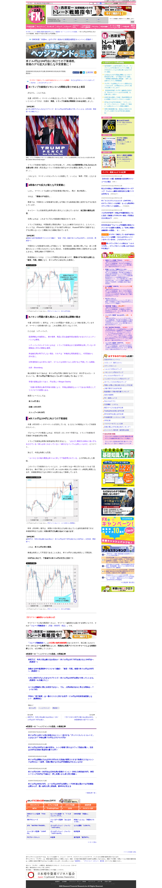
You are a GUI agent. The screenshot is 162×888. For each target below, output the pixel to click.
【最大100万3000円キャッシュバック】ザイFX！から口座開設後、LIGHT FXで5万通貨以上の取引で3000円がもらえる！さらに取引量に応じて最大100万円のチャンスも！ (118, 346)
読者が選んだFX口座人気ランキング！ (117, 427)
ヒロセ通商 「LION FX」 (82, 825)
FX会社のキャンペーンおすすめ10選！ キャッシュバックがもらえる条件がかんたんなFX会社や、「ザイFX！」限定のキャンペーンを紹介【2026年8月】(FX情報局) (120, 577)
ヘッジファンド (44, 708)
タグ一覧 (100, 881)
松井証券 (77, 831)
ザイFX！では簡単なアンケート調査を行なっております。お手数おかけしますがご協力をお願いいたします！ (118, 85)
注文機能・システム (111, 404)
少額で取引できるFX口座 (113, 388)
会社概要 (64, 881)
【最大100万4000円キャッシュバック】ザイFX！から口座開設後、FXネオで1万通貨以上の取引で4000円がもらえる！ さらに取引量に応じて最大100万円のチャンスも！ (118, 263)
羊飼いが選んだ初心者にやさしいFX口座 (118, 385)
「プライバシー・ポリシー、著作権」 (94, 861)
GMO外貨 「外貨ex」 (81, 814)
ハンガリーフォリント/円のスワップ (116, 379)
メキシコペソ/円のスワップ (113, 372)
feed (95, 72)
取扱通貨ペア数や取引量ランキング (116, 391)
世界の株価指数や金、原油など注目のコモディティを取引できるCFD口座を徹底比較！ (118, 111)
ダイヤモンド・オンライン (70, 883)
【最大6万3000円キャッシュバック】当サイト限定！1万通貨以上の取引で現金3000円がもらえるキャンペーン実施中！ (119, 301)
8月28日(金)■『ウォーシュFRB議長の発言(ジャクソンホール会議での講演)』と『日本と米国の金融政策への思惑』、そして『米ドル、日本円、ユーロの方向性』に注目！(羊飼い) (120, 560)
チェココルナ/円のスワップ (113, 375)
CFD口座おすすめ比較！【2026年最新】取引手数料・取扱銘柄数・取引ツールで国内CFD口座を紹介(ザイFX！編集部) (120, 566)
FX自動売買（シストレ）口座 (114, 417)
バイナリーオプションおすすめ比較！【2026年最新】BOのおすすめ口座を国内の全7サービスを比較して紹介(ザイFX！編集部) (120, 571)
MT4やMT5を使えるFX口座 (113, 414)
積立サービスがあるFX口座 (113, 407)
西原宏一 (56, 708)
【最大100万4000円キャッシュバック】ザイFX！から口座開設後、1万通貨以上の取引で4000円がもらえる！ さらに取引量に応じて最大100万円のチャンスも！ (118, 309)
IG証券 (52, 837)
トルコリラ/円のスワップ (113, 369)
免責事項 (57, 881)
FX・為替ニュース (110, 398)
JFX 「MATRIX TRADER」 (36, 825)
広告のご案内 (108, 881)
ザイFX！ (113, 883)
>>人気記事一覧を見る (127, 582)
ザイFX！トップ (30, 32)
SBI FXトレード (32, 820)
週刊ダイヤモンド (83, 883)
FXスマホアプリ (109, 401)
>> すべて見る (92, 842)
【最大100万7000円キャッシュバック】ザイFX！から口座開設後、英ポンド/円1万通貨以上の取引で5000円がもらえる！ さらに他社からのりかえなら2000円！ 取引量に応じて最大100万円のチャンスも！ (118, 291)
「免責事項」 (77, 861)
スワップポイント (110, 366)
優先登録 (90, 72)
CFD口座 (107, 420)
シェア (77, 72)
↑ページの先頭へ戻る (130, 852)
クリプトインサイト (104, 883)
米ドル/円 (32, 708)
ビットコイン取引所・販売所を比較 (116, 430)
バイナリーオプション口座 (113, 424)
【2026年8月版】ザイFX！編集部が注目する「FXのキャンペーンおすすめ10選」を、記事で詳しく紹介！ (118, 92)
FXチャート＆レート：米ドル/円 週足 (59, 609)
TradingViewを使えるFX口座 (114, 411)
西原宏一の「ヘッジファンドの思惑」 (67, 32)
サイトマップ (91, 881)
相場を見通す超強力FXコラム (45, 32)
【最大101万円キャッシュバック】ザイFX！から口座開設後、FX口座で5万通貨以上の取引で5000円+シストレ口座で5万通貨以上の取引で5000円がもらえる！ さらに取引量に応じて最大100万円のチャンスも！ (119, 319)
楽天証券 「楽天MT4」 (82, 837)
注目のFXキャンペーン (112, 359)
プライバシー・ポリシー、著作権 (77, 881)
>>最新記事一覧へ (91, 793)
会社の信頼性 (109, 395)
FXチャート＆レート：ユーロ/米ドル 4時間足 (61, 523)
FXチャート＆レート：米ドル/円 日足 (59, 311)
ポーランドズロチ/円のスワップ (115, 382)
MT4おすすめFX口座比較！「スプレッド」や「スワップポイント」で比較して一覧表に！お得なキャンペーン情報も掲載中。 (118, 104)
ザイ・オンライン (93, 883)
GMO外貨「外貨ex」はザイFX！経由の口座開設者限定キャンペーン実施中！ (62, 39)
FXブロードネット (33, 837)
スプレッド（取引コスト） (113, 363)
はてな (84, 72)
